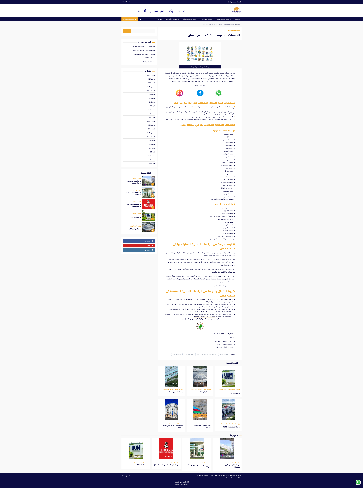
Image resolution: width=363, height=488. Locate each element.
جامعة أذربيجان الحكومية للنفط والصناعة (200, 409)
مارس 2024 (151, 156)
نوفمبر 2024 (151, 125)
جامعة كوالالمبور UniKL (171, 376)
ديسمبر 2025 (151, 75)
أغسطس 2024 (150, 136)
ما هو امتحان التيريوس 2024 (224, 347)
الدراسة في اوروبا (207, 19)
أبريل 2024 (152, 152)
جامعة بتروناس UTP (200, 376)
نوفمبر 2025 (151, 79)
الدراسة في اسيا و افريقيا (224, 19)
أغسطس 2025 (150, 90)
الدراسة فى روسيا (179, 423)
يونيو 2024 (152, 144)
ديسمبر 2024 (151, 121)
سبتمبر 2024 (151, 133)
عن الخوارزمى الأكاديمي (172, 19)
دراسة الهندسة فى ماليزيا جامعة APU (144, 50)
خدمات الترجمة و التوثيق (189, 19)
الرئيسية (237, 19)
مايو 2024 (152, 148)
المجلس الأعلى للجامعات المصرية (204, 316)
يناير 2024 (152, 163)
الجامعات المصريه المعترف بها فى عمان (206, 354)
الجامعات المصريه (224, 354)
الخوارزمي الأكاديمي (179, 482)
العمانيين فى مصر (177, 354)
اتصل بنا (160, 19)
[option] (139, 181)
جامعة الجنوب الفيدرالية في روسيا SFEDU (171, 409)
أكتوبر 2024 (151, 129)
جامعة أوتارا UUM (228, 376)
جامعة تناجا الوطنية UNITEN (228, 409)
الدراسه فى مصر (189, 354)
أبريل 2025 (152, 106)
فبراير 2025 (151, 113)
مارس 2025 (151, 110)
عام (239, 390)
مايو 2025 (152, 102)
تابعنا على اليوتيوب (128, 19)
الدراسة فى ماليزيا (236, 389)
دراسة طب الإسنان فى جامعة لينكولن (144, 54)
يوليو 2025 (152, 94)
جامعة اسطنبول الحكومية (225, 344)
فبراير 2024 (151, 159)
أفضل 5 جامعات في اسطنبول (223, 341)
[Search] (140, 19)
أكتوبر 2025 (151, 83)
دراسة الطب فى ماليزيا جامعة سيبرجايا (144, 46)
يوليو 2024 (152, 140)
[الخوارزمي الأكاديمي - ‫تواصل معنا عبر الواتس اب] (358, 482)
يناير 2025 (152, 117)
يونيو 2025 (152, 98)
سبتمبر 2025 (151, 87)
